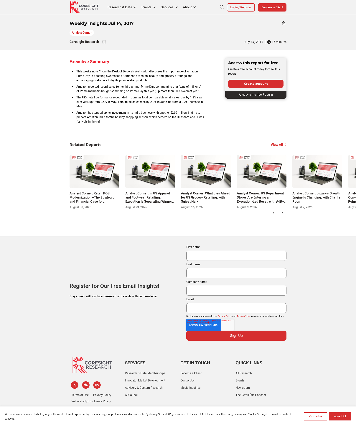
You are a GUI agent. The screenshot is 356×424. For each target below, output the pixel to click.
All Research (244, 373)
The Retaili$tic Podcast (251, 395)
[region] (178, 415)
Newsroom (243, 387)
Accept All (340, 416)
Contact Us (187, 380)
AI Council (131, 395)
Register (245, 7)
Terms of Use (243, 316)
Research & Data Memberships (145, 373)
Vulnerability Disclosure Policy (91, 401)
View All (277, 145)
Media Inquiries (190, 387)
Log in (269, 94)
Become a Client (272, 7)
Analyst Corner (82, 32)
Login (234, 7)
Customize (315, 416)
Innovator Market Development (145, 380)
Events (240, 380)
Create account (256, 83)
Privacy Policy (225, 316)
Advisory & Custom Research (144, 387)
